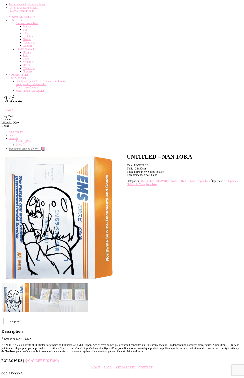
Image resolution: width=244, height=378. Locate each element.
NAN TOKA (178, 180)
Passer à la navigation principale (27, 4)
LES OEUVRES (160, 180)
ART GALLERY (125, 367)
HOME (95, 367)
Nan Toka (151, 184)
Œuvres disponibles (199, 180)
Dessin (145, 180)
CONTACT (146, 367)
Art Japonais (230, 180)
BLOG (108, 367)
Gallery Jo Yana (136, 184)
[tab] (13, 321)
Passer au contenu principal (24, 7)
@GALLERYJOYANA (42, 360)
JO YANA (7, 110)
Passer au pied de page (21, 10)
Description (13, 321)
